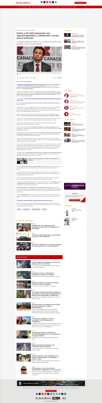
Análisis (38, 6)
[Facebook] (42, 2)
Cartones (43, 6)
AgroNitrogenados (36, 209)
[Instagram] (50, 2)
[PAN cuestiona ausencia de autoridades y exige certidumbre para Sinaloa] (67, 135)
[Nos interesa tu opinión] (51, 383)
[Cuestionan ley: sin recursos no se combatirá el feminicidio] (67, 124)
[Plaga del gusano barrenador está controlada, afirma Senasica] (24, 347)
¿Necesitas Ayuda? (51, 390)
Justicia (19, 209)
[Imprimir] (34, 78)
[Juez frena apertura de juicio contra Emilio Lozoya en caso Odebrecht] (24, 237)
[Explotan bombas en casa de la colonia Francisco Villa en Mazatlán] (24, 284)
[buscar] (85, 7)
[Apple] (62, 394)
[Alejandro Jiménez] (66, 107)
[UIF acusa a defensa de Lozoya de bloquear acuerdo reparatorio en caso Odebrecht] (24, 246)
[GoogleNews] (59, 394)
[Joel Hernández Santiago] (66, 95)
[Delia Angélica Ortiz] (66, 101)
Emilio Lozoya (26, 209)
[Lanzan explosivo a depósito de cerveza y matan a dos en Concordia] (24, 265)
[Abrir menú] (16, 7)
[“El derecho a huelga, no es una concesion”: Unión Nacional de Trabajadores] (24, 322)
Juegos (74, 6)
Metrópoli (25, 6)
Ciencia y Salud (64, 6)
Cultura (52, 6)
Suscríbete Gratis (74, 200)
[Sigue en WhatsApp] (59, 78)
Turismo (70, 6)
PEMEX (44, 209)
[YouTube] (47, 2)
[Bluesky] (56, 2)
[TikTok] (53, 2)
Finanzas (34, 6)
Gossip (47, 6)
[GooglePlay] (65, 394)
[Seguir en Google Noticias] (61, 78)
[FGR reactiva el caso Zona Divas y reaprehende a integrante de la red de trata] (24, 371)
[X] (44, 2)
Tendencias (57, 6)
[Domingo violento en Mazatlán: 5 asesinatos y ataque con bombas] (24, 275)
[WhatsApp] (23, 78)
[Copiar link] (31, 78)
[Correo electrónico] (28, 78)
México (20, 6)
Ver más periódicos (80, 2)
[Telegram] (25, 78)
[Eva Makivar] (66, 114)
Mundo (29, 6)
